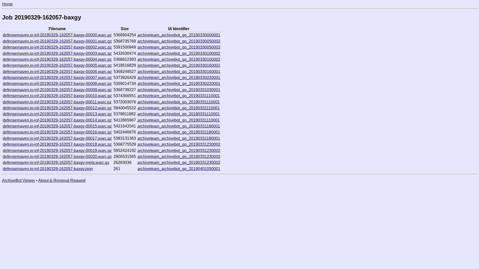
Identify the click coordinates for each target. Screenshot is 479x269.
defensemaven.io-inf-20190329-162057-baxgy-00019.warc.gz (57, 150)
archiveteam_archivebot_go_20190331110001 (178, 96)
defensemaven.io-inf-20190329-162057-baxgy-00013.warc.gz (57, 114)
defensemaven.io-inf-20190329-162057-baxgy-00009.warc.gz (57, 90)
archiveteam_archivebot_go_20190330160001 (178, 65)
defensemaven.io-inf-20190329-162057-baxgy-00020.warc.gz (57, 156)
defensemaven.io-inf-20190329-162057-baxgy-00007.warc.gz (57, 77)
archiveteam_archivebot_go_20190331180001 (178, 126)
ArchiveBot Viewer (18, 180)
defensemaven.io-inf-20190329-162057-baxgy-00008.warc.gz (57, 83)
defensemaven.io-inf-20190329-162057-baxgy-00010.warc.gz (57, 96)
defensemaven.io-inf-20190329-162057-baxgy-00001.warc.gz (57, 41)
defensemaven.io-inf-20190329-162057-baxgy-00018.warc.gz (57, 144)
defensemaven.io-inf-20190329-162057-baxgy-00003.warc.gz (57, 53)
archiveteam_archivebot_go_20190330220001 (178, 77)
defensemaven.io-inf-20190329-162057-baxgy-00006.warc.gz (57, 71)
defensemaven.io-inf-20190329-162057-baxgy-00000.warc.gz (57, 35)
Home (7, 4)
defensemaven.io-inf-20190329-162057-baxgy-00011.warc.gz (57, 102)
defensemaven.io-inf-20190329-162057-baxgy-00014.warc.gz (57, 120)
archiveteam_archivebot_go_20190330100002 (178, 53)
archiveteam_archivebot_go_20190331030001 (178, 90)
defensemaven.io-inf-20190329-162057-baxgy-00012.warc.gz (57, 108)
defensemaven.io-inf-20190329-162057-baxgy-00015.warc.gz (57, 126)
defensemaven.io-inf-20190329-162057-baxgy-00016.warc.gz (57, 132)
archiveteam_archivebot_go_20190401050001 (178, 169)
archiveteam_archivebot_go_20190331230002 (178, 144)
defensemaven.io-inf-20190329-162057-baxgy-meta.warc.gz (56, 162)
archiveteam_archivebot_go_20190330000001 (178, 35)
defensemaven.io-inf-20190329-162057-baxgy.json (48, 169)
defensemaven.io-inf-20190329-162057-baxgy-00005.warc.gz (57, 65)
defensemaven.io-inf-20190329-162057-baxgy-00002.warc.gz (57, 47)
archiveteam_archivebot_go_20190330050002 (178, 41)
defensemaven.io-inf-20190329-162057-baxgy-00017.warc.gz (57, 138)
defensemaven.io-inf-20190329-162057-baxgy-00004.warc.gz (57, 59)
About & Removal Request (61, 180)
